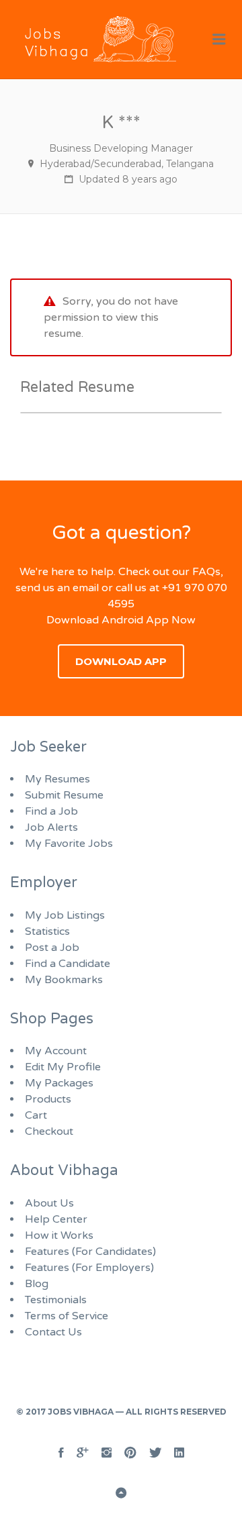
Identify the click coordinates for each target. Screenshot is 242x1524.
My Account (56, 1051)
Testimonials (56, 1300)
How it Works (59, 1235)
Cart (36, 1115)
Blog (36, 1283)
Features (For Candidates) (90, 1251)
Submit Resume (64, 795)
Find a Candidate (67, 963)
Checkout (49, 1131)
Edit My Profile (63, 1067)
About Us (49, 1203)
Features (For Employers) (89, 1267)
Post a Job (52, 947)
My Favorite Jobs (69, 843)
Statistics (47, 931)
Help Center (56, 1219)
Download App (121, 661)
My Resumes (57, 779)
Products (48, 1099)
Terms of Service (66, 1316)
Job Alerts (51, 827)
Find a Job (51, 811)
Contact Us (53, 1332)
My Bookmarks (64, 979)
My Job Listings (65, 915)
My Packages (59, 1083)
